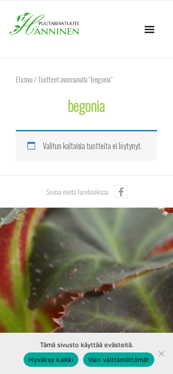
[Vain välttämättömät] (161, 353)
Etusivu (24, 79)
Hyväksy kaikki (51, 359)
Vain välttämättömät (118, 359)
